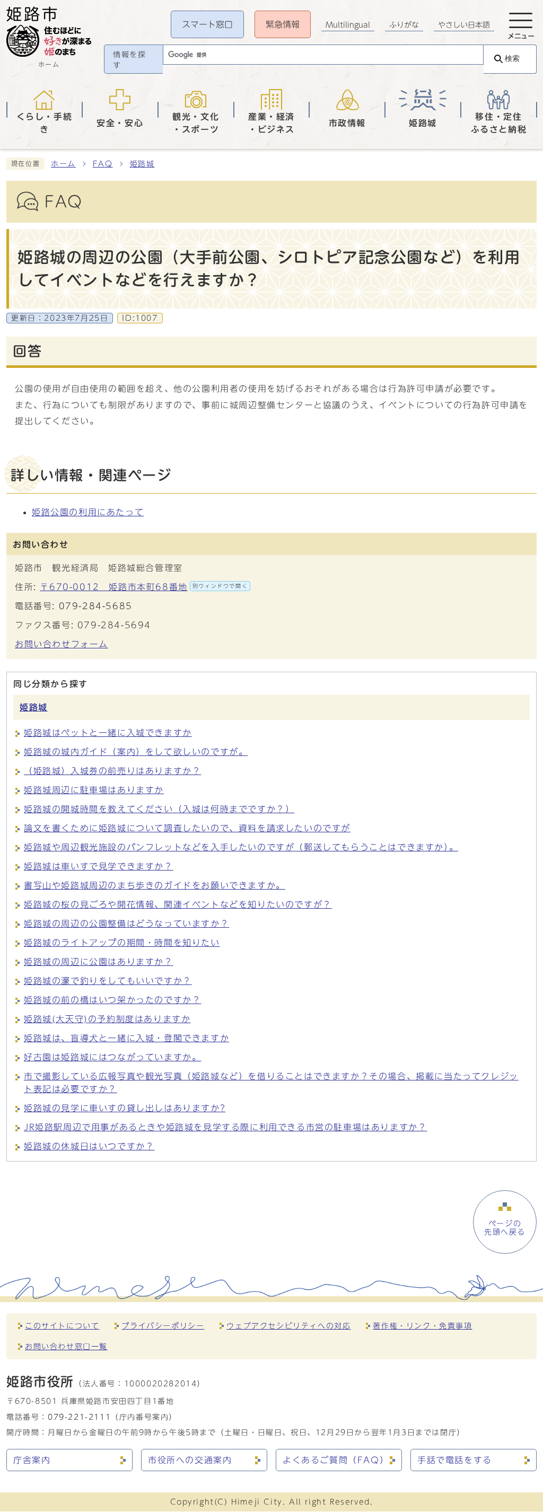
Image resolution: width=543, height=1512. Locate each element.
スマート (207, 24)
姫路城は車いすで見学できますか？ (98, 866)
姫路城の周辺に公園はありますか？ (98, 961)
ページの (505, 1228)
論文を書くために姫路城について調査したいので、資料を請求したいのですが (187, 828)
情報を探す (129, 60)
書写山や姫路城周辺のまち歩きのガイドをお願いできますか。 (154, 885)
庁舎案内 (31, 1460)
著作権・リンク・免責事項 (422, 1326)
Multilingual (348, 25)
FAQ (103, 164)
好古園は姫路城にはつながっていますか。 (112, 1057)
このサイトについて (62, 1326)
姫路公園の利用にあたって (88, 512)
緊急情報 (283, 24)
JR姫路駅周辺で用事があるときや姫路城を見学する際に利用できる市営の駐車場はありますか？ (225, 1127)
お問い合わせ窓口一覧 (66, 1346)
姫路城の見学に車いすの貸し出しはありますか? (124, 1108)
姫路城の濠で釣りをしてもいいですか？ (108, 981)
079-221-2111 (79, 1417)
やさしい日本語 (464, 25)
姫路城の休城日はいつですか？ (89, 1146)
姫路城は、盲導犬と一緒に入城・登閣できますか (126, 1038)
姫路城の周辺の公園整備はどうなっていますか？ (126, 923)
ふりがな (404, 25)
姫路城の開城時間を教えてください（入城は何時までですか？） (159, 809)
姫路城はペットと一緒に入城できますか (108, 732)
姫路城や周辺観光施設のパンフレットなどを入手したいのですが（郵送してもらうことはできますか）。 (241, 847)
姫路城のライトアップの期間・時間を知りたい (122, 942)
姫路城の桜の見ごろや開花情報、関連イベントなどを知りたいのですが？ (178, 904)
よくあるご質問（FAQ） (336, 1460)
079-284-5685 (96, 606)
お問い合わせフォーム (61, 644)
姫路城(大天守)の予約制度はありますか (107, 1019)
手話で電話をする (454, 1460)
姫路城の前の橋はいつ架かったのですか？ (112, 1000)
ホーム (63, 164)
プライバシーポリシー (162, 1326)
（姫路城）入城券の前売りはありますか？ (112, 771)
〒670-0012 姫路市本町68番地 (144, 587)
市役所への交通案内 (190, 1460)
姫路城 (142, 164)
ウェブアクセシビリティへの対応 (288, 1326)
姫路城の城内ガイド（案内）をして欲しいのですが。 (136, 752)
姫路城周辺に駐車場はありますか (94, 790)
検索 (512, 59)
